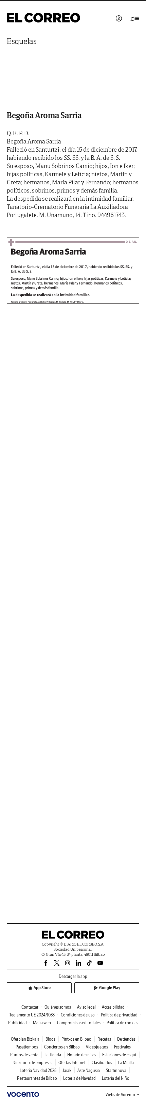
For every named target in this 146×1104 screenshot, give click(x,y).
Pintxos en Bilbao (76, 1039)
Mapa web (42, 1022)
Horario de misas (81, 1054)
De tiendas (126, 1039)
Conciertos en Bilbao (62, 1046)
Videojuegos (97, 1046)
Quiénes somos (57, 1007)
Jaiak (66, 1070)
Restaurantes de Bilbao (37, 1078)
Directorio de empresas (32, 1062)
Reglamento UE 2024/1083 (31, 1014)
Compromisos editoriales (79, 1022)
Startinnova (116, 1070)
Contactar (29, 1007)
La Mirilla (126, 1062)
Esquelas (22, 41)
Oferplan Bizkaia (25, 1039)
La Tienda (52, 1054)
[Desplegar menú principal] (134, 18)
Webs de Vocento (120, 1094)
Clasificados (102, 1062)
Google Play (109, 987)
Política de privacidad (119, 1014)
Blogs (50, 1039)
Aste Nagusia (88, 1070)
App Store (42, 987)
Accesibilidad (113, 1007)
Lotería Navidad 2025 (38, 1070)
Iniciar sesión (119, 18)
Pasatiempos (27, 1046)
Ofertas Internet (72, 1062)
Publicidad (17, 1022)
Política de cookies (122, 1022)
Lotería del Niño (115, 1078)
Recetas (104, 1039)
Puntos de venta (24, 1054)
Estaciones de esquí (119, 1054)
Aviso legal (86, 1007)
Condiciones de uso (78, 1014)
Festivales (122, 1046)
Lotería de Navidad (79, 1078)
